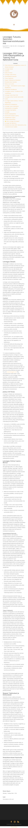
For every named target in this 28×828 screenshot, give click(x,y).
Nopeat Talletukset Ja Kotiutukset (13, 80)
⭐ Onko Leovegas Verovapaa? (12, 121)
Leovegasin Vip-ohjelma (10, 110)
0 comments (7, 47)
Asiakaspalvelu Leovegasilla (11, 108)
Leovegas (7, 112)
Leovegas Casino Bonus (10, 74)
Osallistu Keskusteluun (10, 119)
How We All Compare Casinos (12, 115)
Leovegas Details (9, 69)
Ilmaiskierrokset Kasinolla (11, 82)
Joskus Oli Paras (8, 72)
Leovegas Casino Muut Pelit (11, 95)
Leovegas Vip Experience (10, 123)
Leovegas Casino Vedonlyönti (12, 106)
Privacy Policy (14, 827)
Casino (6, 99)
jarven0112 (6, 46)
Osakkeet (7, 70)
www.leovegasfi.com (12, 372)
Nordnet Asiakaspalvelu (10, 113)
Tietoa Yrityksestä (9, 78)
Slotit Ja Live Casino (9, 84)
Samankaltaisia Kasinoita (10, 76)
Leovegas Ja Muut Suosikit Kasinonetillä (14, 97)
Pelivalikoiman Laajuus (10, 117)
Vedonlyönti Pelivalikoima (11, 89)
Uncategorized (21, 46)
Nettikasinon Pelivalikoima (11, 104)
